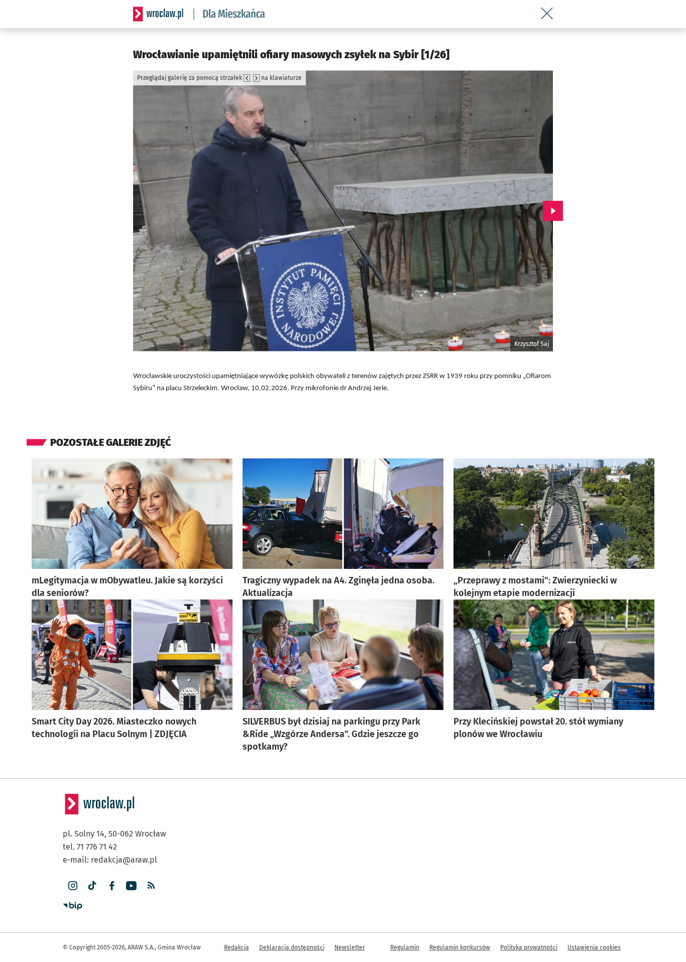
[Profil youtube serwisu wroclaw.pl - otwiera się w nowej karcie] (131, 886)
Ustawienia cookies (594, 947)
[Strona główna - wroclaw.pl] (158, 14)
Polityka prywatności (528, 947)
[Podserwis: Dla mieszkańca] (229, 14)
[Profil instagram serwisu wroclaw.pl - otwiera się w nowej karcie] (72, 886)
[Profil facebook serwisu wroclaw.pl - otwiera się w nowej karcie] (112, 886)
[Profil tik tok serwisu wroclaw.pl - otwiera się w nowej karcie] (92, 886)
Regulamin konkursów (459, 947)
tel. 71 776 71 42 (90, 847)
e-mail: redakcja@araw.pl (110, 860)
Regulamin (404, 947)
